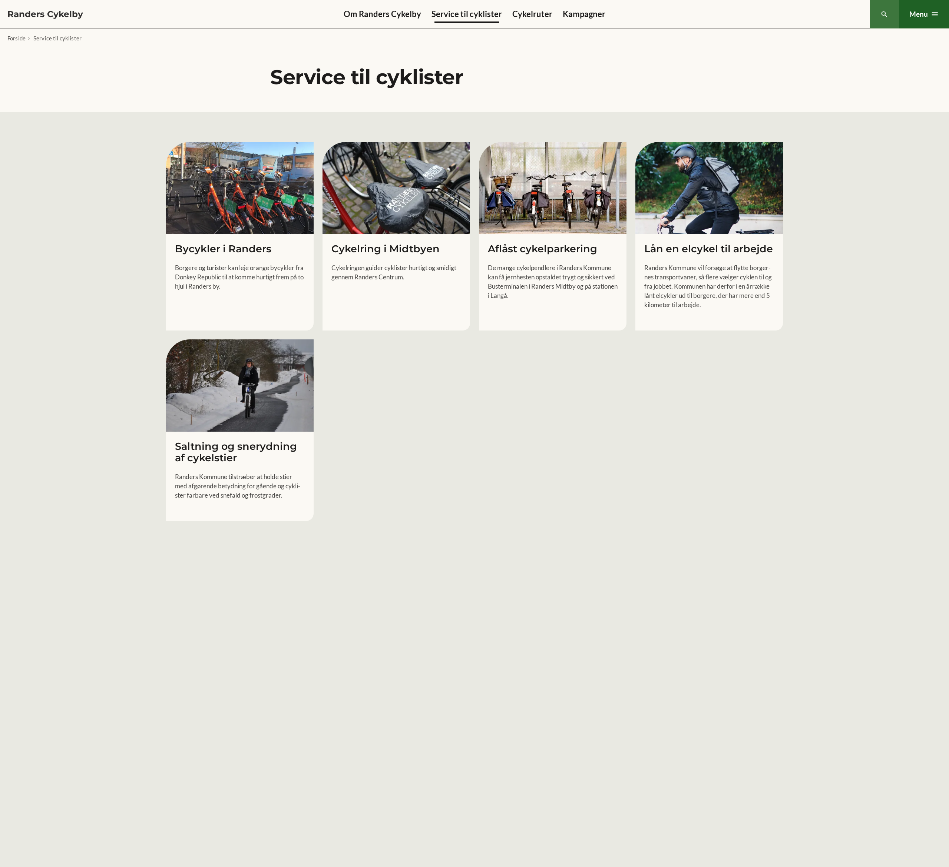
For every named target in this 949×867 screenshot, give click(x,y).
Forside (16, 38)
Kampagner (584, 14)
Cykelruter (532, 14)
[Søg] (884, 14)
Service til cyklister (466, 14)
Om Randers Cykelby (382, 14)
